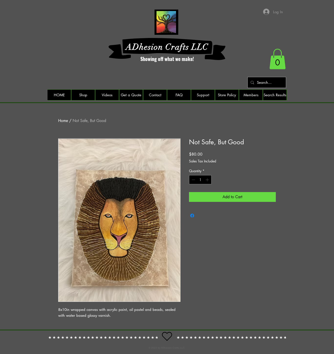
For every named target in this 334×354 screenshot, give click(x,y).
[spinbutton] (200, 179)
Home (63, 120)
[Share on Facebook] (192, 216)
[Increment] (208, 179)
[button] (277, 59)
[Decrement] (193, 179)
